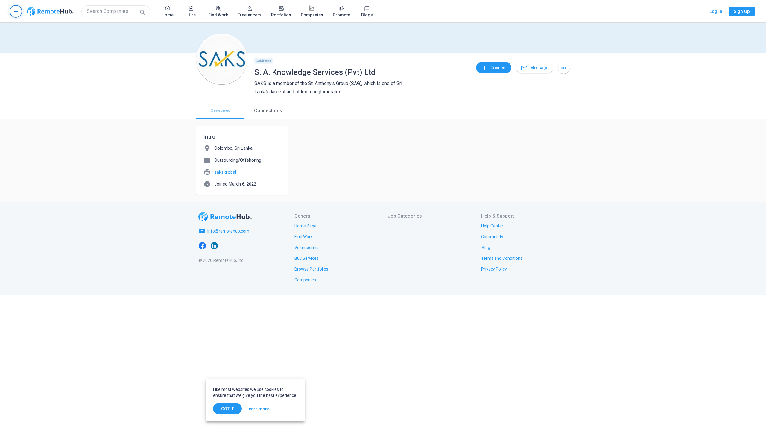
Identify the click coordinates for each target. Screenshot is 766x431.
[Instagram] (238, 245)
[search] (115, 11)
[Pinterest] (250, 245)
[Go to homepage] (50, 11)
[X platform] (226, 245)
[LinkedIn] (214, 245)
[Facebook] (202, 245)
